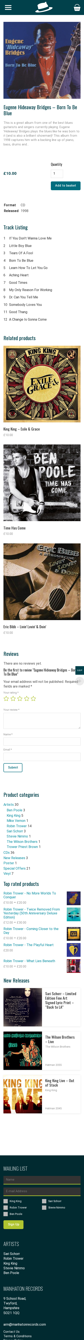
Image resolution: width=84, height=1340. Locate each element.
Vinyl (7, 874)
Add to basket (65, 185)
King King (13, 816)
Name (7, 734)
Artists (8, 805)
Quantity (56, 164)
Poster (8, 863)
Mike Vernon (16, 821)
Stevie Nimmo (17, 836)
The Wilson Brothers (22, 842)
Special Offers (14, 868)
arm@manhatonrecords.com (24, 1324)
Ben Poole (14, 810)
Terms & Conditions (17, 1336)
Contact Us (11, 1332)
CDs (6, 853)
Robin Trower (17, 826)
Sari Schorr (15, 831)
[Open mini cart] (77, 7)
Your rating (11, 692)
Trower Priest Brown (22, 847)
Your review (11, 709)
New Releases (14, 858)
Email (7, 749)
